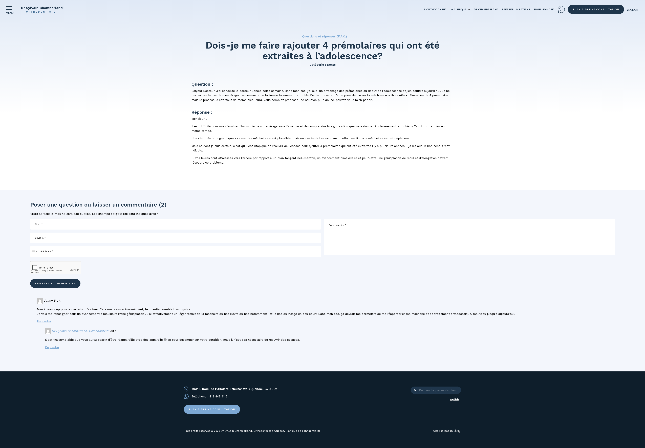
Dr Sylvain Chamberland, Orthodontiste (80, 330)
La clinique (458, 9)
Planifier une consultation (596, 9)
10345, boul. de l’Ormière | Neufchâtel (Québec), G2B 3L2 (234, 389)
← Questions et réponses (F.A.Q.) (322, 36)
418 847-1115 (561, 9)
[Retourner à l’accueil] (44, 9)
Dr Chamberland (486, 9)
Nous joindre (544, 9)
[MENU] (10, 8)
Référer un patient (516, 9)
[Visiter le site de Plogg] (457, 431)
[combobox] (34, 251)
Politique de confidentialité (303, 430)
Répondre (44, 321)
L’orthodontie (435, 9)
